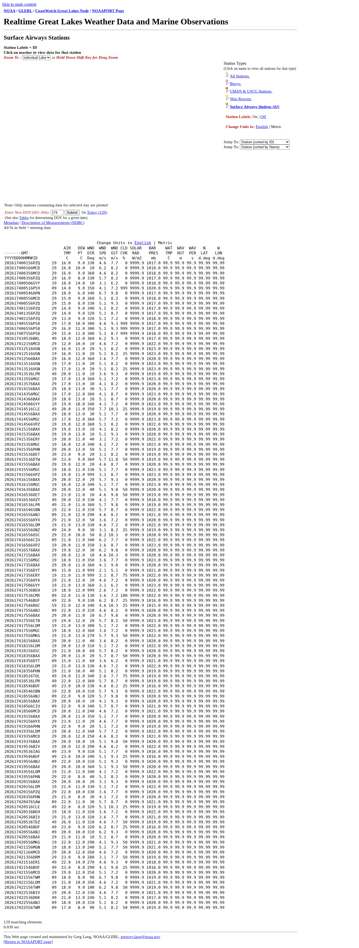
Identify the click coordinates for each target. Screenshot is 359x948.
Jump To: (231, 142)
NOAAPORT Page (108, 11)
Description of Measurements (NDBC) (53, 223)
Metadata (11, 223)
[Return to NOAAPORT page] (28, 942)
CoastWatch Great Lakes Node (62, 11)
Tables (24, 218)
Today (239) (97, 212)
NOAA (9, 11)
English (262, 127)
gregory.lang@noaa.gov (140, 937)
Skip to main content (19, 4)
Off (263, 117)
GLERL (25, 11)
